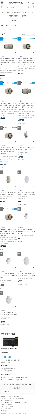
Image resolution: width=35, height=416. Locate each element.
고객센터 (12, 385)
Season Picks (16, 12)
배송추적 (20, 380)
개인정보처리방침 (26, 385)
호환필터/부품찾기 (14, 16)
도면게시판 (23, 16)
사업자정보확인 (17, 388)
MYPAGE (29, 3)
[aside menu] (2, 2)
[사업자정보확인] (20, 398)
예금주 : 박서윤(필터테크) (7, 371)
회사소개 (6, 385)
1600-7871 (7, 357)
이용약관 (18, 385)
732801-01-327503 (11, 369)
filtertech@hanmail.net (6, 411)
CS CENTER (4, 353)
